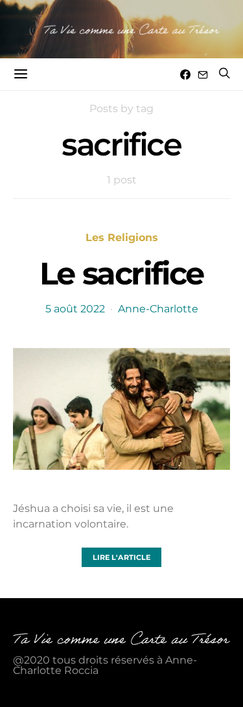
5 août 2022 (75, 309)
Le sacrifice (121, 273)
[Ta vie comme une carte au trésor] (121, 29)
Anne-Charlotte (158, 309)
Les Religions (122, 237)
